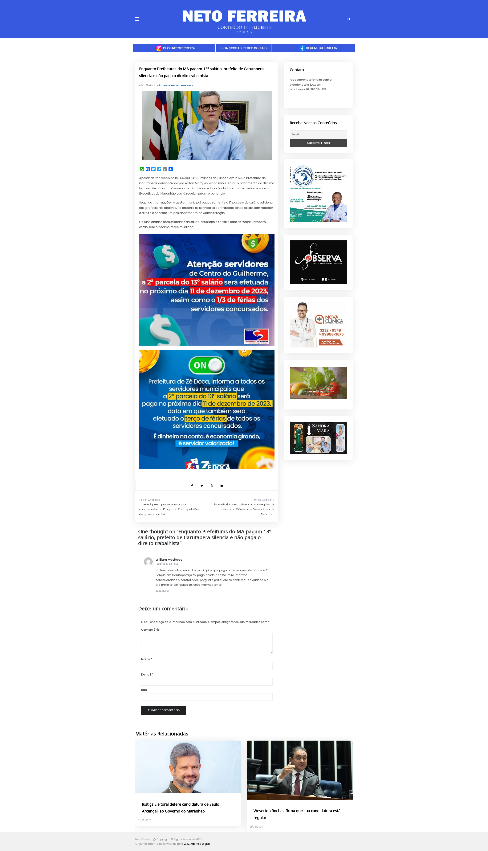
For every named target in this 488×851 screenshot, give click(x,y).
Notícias (187, 85)
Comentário (151, 630)
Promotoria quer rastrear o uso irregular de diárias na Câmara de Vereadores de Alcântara (244, 509)
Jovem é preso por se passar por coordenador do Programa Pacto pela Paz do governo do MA (169, 509)
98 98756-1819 (316, 89)
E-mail (147, 674)
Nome (146, 659)
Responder (162, 591)
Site (144, 690)
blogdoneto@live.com (305, 85)
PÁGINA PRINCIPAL (168, 85)
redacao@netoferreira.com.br (311, 80)
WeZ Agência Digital (197, 844)
